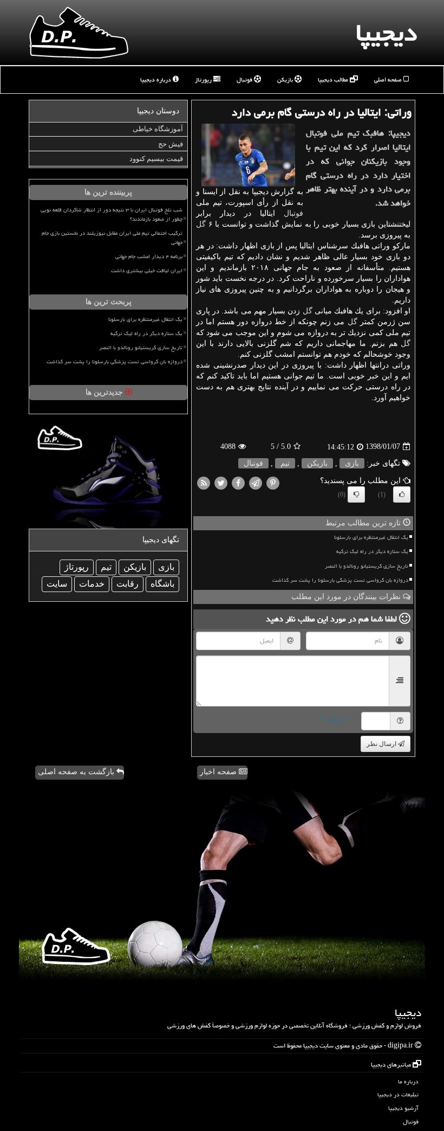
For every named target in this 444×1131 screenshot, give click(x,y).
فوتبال (245, 79)
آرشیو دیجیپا (403, 1108)
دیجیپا (386, 32)
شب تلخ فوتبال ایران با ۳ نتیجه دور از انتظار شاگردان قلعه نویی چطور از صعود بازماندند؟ (111, 214)
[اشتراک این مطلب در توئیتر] (220, 482)
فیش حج (170, 144)
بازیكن (317, 463)
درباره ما (408, 1081)
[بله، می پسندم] (401, 494)
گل (201, 224)
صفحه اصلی (388, 79)
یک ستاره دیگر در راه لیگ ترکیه (372, 551)
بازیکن (286, 79)
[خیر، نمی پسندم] (356, 494)
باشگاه (162, 583)
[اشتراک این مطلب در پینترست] (272, 482)
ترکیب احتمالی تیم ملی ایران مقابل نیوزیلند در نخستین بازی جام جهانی (112, 238)
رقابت (127, 583)
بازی (352, 463)
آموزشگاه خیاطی (158, 129)
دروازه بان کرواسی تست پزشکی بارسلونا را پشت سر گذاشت (340, 580)
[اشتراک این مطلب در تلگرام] (255, 482)
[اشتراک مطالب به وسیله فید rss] (203, 482)
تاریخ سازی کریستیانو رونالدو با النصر (366, 566)
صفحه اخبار (219, 772)
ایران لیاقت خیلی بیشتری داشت (146, 270)
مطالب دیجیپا (334, 79)
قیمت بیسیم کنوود (156, 159)
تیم (285, 463)
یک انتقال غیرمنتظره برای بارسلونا (371, 537)
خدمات (92, 583)
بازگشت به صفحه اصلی (77, 772)
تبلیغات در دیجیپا (398, 1094)
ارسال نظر (382, 744)
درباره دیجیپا (156, 79)
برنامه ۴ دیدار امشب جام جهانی (148, 256)
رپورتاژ (204, 79)
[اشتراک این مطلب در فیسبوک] (238, 482)
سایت (57, 583)
